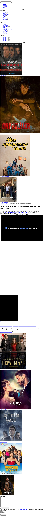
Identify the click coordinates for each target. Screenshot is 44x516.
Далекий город (7, 212)
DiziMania (5, 31)
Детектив (4, 15)
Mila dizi (4, 32)
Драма (4, 13)
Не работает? (3, 321)
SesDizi (4, 24)
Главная (4, 4)
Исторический (5, 14)
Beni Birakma (5, 25)
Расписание (5, 5)
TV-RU (4, 0)
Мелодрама (5, 12)
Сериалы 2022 (5, 37)
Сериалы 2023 (5, 38)
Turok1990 (5, 30)
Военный (4, 17)
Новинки (5, 6)
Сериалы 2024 (5, 39)
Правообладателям (23, 509)
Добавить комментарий (5, 508)
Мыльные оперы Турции (7, 29)
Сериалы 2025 (5, 40)
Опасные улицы (13, 212)
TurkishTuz (5, 33)
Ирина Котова (5, 26)
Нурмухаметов (6, 28)
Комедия (4, 18)
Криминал (5, 19)
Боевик (4, 16)
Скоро (4, 7)
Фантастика (5, 20)
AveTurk (4, 27)
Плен (23, 212)
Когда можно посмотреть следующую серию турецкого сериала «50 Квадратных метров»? (18, 326)
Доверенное (19, 212)
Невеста (26, 212)
